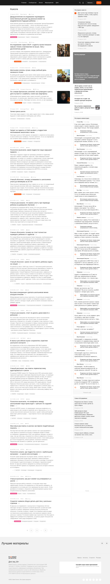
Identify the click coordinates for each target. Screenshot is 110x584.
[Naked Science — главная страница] (14, 2)
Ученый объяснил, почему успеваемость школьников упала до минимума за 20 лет (30, 181)
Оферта (79, 557)
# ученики (34, 418)
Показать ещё (87, 392)
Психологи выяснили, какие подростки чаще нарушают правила (31, 151)
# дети (27, 37)
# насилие (20, 444)
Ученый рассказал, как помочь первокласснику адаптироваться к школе (28, 369)
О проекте (92, 557)
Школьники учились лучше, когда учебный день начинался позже (28, 71)
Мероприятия (49, 2)
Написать (90, 2)
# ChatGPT (25, 61)
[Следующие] (107, 543)
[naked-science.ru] (100, 579)
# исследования (33, 61)
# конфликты (27, 418)
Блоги (41, 2)
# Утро (43, 83)
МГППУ (22, 147)
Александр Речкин (24, 109)
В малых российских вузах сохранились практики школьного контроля (29, 342)
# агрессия (20, 171)
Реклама (98, 557)
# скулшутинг (44, 444)
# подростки (37, 141)
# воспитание (21, 37)
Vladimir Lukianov (81, 217)
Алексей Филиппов (82, 162)
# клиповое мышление (34, 254)
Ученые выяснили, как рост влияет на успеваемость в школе (30, 480)
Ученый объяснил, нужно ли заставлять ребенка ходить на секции (31, 263)
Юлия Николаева (23, 42)
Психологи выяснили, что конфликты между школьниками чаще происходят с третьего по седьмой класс (30, 404)
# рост (24, 493)
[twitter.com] (83, 579)
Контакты (85, 557)
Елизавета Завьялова (25, 67)
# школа (28, 118)
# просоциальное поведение (34, 305)
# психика (32, 393)
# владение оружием (27, 521)
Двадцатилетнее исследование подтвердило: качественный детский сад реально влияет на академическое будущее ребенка (27, 19)
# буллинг (19, 418)
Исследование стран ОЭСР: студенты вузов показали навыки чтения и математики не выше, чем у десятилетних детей (30, 47)
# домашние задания (22, 333)
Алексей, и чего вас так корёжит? (84, 329)
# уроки (39, 333)
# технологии (36, 194)
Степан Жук (80, 121)
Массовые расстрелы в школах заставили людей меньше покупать (32, 427)
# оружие (36, 521)
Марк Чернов (23, 14)
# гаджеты (19, 254)
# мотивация (32, 333)
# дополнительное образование (34, 283)
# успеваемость (31, 493)
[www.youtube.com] (90, 579)
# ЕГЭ (32, 360)
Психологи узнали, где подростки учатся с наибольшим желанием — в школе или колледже (31, 453)
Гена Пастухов (80, 176)
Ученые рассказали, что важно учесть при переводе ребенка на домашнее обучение (30, 204)
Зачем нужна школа (17, 111)
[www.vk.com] (87, 579)
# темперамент (47, 283)
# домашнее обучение (27, 224)
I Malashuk (79, 272)
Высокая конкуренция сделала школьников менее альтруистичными (29, 293)
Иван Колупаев (81, 135)
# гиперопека (26, 360)
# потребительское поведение (32, 444)
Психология (14, 37)
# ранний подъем (35, 83)
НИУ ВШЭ (23, 338)
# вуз (20, 360)
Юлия (22, 290)
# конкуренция (21, 305)
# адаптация (20, 393)
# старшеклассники (47, 305)
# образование (34, 37)
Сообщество (33, 2)
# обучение (29, 194)
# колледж (23, 470)
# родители (42, 521)
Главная (23, 2)
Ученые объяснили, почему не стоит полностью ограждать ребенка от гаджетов (28, 233)
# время (24, 141)
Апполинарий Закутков (83, 231)
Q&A (57, 2)
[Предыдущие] (102, 543)
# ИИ (23, 194)
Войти (98, 2)
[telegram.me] (97, 579)
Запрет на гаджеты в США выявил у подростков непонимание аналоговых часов (28, 131)
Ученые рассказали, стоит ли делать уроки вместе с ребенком (30, 314)
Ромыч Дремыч (81, 326)
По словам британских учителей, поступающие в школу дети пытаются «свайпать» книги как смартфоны (31, 93)
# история (13, 118)
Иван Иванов (80, 203)
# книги (29, 102)
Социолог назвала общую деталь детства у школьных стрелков (30, 502)
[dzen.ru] (93, 579)
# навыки (30, 141)
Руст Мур (79, 190)
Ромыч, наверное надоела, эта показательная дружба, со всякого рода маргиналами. (86, 167)
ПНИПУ (22, 200)
